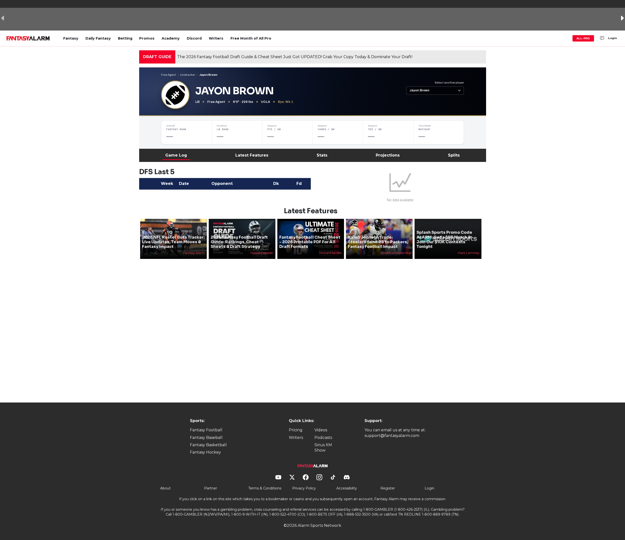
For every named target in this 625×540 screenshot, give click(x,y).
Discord (194, 38)
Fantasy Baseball (206, 437)
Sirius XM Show (323, 448)
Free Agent (168, 74)
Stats (322, 155)
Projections (388, 155)
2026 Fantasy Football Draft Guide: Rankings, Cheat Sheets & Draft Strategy (239, 242)
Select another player (449, 82)
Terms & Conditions (264, 488)
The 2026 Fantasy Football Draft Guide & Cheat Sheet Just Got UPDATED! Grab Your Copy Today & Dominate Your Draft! (294, 56)
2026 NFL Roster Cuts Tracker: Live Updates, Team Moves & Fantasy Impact (173, 242)
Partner (210, 488)
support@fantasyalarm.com (392, 435)
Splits (454, 155)
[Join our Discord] (602, 38)
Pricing (295, 430)
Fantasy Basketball (208, 445)
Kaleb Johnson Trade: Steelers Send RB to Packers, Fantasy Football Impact (378, 242)
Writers (216, 38)
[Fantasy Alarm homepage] (28, 38)
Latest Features (251, 155)
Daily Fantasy (98, 38)
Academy (171, 38)
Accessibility (346, 488)
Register (387, 488)
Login (612, 38)
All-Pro (583, 38)
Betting (125, 38)
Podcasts (323, 437)
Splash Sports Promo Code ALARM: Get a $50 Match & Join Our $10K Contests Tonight (444, 239)
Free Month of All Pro (250, 38)
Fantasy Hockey (205, 452)
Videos (320, 430)
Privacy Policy (304, 488)
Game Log (176, 155)
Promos (147, 38)
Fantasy (70, 38)
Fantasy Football (206, 430)
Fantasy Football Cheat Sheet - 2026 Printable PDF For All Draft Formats (309, 242)
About (165, 488)
